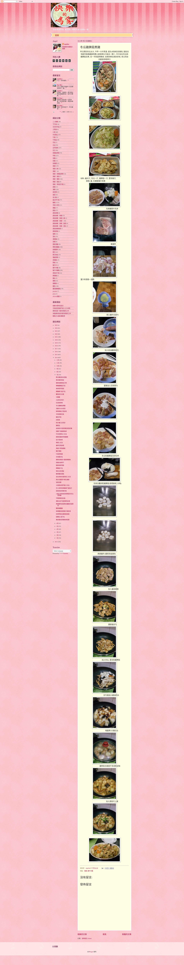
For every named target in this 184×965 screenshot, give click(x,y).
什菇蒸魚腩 (59, 454)
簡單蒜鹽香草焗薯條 (62, 437)
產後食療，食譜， (58, 221)
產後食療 (55, 213)
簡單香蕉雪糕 (60, 465)
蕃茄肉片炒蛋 (60, 394)
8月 (57, 372)
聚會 (54, 262)
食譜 (54, 166)
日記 (54, 145)
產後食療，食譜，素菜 (59, 223)
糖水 (54, 278)
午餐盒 (55, 140)
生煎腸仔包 (59, 457)
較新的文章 (82, 934)
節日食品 (55, 255)
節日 (54, 252)
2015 (56, 354)
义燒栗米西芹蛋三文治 (62, 485)
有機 (54, 158)
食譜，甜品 (56, 182)
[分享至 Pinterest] (113, 868)
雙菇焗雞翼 (59, 508)
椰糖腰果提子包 (60, 386)
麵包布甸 (58, 417)
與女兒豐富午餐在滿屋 (62, 479)
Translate (65, 553)
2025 (56, 325)
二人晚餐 (55, 122)
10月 (57, 366)
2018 (56, 346)
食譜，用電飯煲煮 (58, 174)
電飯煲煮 (55, 257)
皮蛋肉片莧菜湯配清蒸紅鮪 (64, 428)
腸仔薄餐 (58, 451)
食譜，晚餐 (56, 179)
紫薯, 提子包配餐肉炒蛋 (63, 501)
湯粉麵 (55, 239)
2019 (56, 343)
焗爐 (54, 208)
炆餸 (54, 161)
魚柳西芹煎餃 (60, 388)
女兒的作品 (56, 127)
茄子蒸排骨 (59, 440)
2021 (56, 337)
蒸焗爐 (55, 260)
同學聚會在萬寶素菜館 (62, 514)
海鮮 (54, 189)
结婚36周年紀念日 (58, 306)
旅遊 (54, 187)
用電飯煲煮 (56, 153)
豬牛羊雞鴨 (56, 270)
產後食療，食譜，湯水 (59, 226)
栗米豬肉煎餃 (60, 380)
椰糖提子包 (59, 468)
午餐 (54, 137)
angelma (66, 44)
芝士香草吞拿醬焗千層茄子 (64, 488)
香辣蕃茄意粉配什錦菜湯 (63, 511)
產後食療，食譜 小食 (59, 218)
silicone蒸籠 (56, 296)
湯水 (54, 236)
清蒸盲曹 (58, 482)
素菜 (54, 195)
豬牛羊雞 (90, 871)
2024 (56, 328)
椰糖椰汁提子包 (60, 391)
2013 (56, 542)
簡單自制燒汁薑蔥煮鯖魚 (63, 459)
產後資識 (55, 231)
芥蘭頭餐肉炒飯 (60, 498)
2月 (57, 535)
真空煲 (55, 192)
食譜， (55, 171)
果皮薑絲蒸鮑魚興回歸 (62, 520)
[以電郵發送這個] (106, 868)
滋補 (54, 242)
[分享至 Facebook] (111, 868)
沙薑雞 (58, 397)
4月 (57, 529)
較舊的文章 (126, 934)
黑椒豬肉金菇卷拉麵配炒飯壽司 (64, 504)
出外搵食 (55, 148)
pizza (54, 294)
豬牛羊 (55, 265)
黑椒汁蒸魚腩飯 (60, 448)
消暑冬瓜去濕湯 (60, 408)
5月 (57, 526)
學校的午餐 (56, 273)
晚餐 (85, 871)
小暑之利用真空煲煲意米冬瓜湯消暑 (64, 494)
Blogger (91, 952)
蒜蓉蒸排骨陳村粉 (61, 491)
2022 (56, 334)
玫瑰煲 (55, 163)
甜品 (54, 210)
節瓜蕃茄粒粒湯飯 (61, 377)
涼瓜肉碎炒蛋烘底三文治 (63, 477)
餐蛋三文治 (59, 442)
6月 (57, 523)
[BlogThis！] (107, 868)
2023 (56, 331)
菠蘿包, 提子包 (60, 517)
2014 (56, 357)
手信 (54, 142)
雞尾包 (58, 425)
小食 (54, 132)
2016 (56, 351)
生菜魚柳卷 (59, 403)
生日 (54, 150)
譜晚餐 (55, 283)
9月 (57, 369)
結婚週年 (55, 249)
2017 (56, 349)
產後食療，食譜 (57, 215)
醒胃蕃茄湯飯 (60, 474)
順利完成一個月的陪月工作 (61, 311)
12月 (57, 360)
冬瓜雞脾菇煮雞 (60, 405)
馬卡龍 (55, 197)
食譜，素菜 (56, 176)
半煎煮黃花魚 (60, 414)
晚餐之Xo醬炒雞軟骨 (59, 316)
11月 (57, 363)
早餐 (54, 155)
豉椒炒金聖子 (60, 462)
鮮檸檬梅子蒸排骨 (61, 411)
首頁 (57, 35)
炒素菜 (58, 420)
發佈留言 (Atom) (87, 938)
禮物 (54, 281)
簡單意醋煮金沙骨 (61, 383)
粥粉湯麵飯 (56, 247)
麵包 (54, 286)
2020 (56, 340)
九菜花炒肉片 (60, 400)
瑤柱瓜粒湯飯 (60, 471)
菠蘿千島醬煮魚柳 (61, 431)
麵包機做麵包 (57, 289)
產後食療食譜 (57, 228)
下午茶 (55, 124)
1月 (57, 538)
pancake (55, 291)
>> (73, 112)
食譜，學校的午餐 (58, 184)
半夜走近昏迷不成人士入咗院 (61, 308)
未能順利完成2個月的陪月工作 (62, 313)
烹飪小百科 (56, 205)
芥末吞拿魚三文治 (61, 434)
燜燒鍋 (55, 275)
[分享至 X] (109, 868)
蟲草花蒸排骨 (60, 445)
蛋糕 (54, 234)
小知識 (55, 129)
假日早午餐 (56, 200)
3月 (57, 532)
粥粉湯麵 (55, 244)
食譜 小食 (55, 169)
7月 (57, 375)
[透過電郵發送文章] (102, 868)
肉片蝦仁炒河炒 (60, 423)
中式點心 (55, 135)
